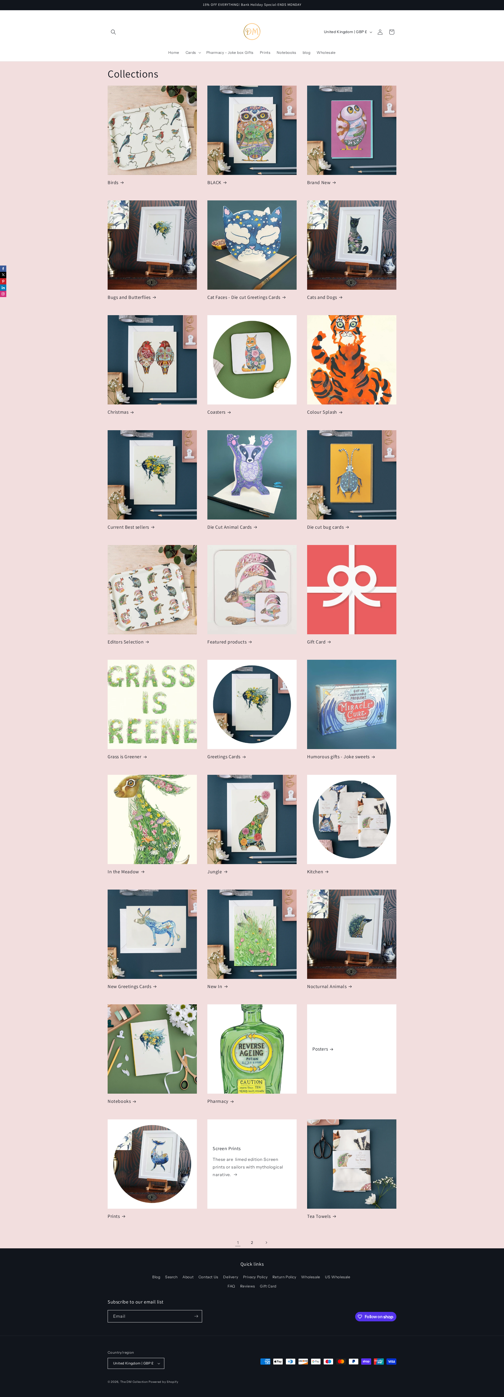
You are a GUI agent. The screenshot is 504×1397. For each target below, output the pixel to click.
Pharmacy (217, 1101)
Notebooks (119, 1101)
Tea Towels (319, 1216)
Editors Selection (126, 642)
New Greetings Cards (129, 986)
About (187, 1277)
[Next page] (266, 1242)
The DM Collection (134, 1382)
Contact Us (208, 1277)
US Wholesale (337, 1277)
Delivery (230, 1277)
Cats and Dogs (322, 297)
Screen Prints (227, 1148)
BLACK (214, 182)
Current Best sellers (128, 527)
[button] (113, 32)
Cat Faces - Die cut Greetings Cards (243, 297)
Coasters (216, 412)
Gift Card (316, 642)
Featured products (226, 642)
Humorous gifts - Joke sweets (338, 757)
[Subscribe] (196, 1316)
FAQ (231, 1286)
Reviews (247, 1286)
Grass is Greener (124, 757)
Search (171, 1277)
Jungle (214, 872)
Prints (114, 1216)
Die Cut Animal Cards (229, 527)
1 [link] (238, 1242)
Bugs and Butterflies (129, 297)
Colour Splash (322, 412)
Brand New (318, 182)
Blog (156, 1277)
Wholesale (310, 1277)
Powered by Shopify (163, 1382)
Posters (320, 1049)
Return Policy (284, 1277)
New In (214, 986)
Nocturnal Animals (326, 986)
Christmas (118, 412)
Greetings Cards (223, 757)
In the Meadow (123, 872)
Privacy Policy (255, 1277)
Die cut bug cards (325, 527)
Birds (113, 182)
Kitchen (315, 872)
